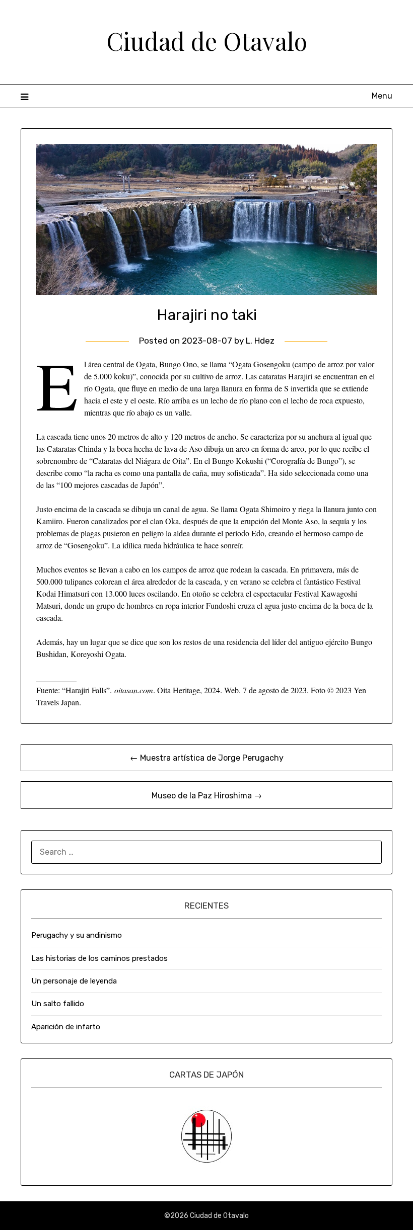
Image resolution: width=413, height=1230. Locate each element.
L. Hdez (260, 341)
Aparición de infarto (65, 1026)
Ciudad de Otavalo (206, 41)
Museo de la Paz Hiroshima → (207, 795)
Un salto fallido (57, 1003)
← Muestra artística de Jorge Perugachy (207, 758)
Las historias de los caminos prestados (99, 958)
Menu (382, 96)
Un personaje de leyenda (74, 981)
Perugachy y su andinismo (76, 935)
